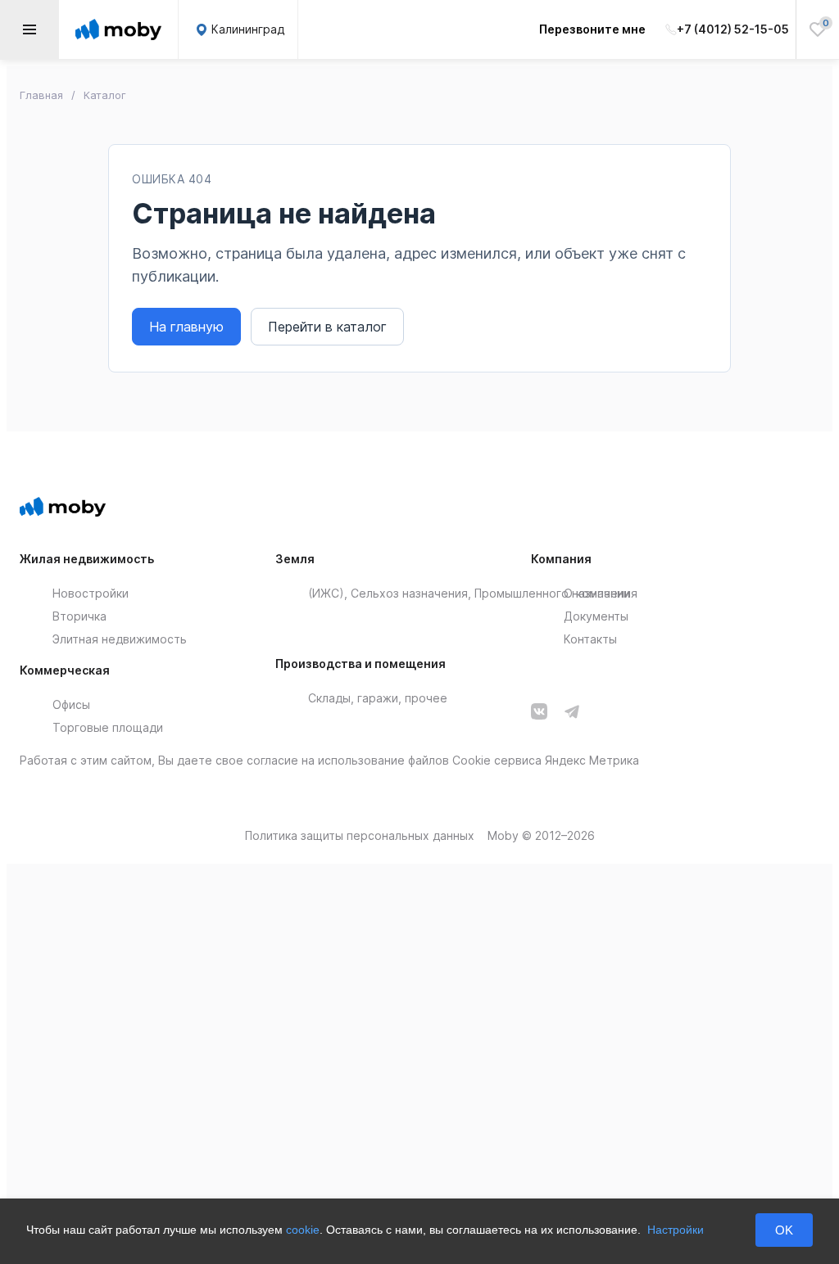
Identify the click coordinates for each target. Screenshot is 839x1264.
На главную (186, 326)
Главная (41, 95)
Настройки (675, 1229)
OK (784, 1230)
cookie (303, 1229)
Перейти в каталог (327, 326)
